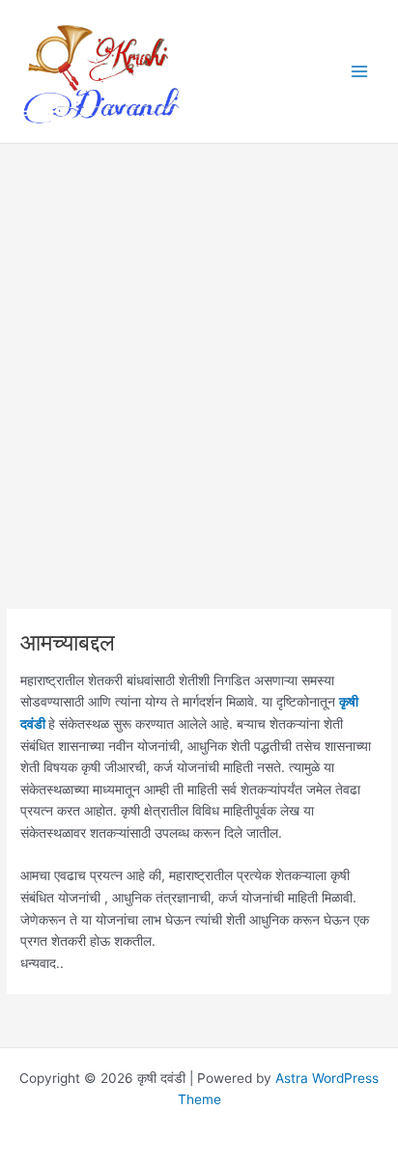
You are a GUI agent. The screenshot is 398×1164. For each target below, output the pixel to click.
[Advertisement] (199, 402)
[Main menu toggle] (360, 72)
